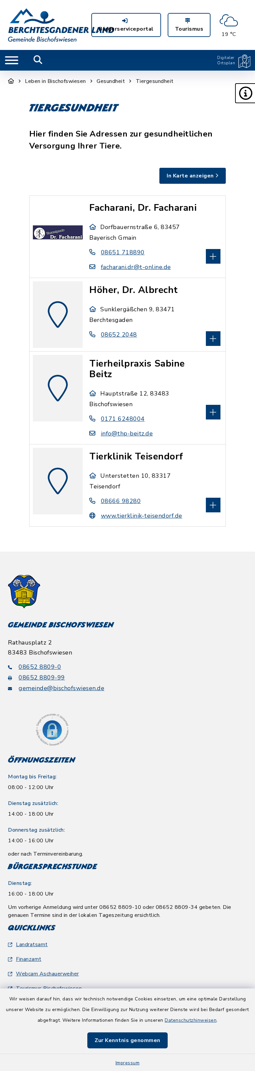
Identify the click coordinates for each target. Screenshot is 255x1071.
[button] (245, 93)
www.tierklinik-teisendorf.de (141, 516)
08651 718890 (123, 252)
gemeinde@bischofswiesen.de (61, 688)
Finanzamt (29, 959)
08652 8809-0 (40, 667)
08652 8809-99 (42, 677)
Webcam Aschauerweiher (47, 973)
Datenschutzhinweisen (190, 1020)
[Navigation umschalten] (11, 60)
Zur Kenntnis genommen (127, 1040)
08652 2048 (119, 335)
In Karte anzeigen (190, 175)
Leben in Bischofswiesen (55, 81)
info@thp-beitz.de (127, 433)
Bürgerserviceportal (126, 29)
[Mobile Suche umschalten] (38, 60)
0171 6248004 (123, 419)
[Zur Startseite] (11, 81)
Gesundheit (111, 81)
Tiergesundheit (155, 81)
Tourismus (189, 29)
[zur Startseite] (61, 25)
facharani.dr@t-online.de (136, 267)
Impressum (128, 1063)
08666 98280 (121, 501)
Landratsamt (32, 944)
